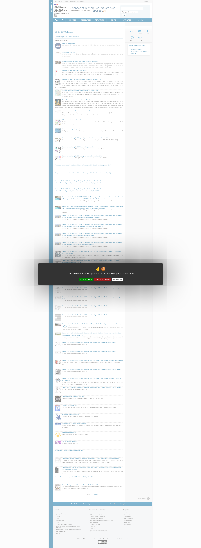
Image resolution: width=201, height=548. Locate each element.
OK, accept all (86, 279)
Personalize (117, 279)
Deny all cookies (103, 279)
